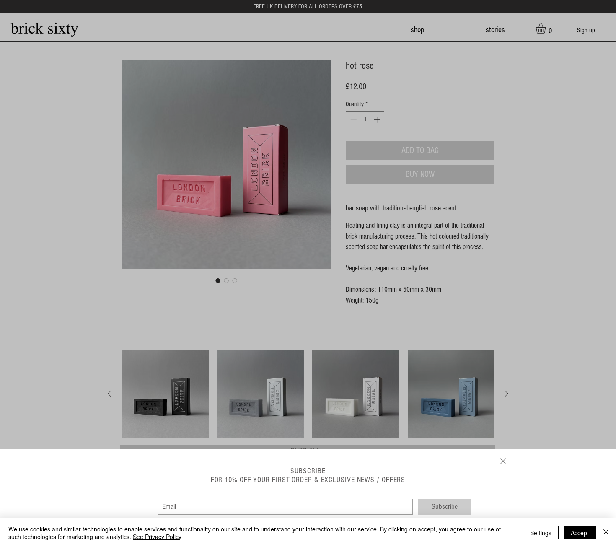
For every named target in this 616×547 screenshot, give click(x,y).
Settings (540, 533)
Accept (580, 533)
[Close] (606, 532)
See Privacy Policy (157, 536)
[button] (503, 461)
